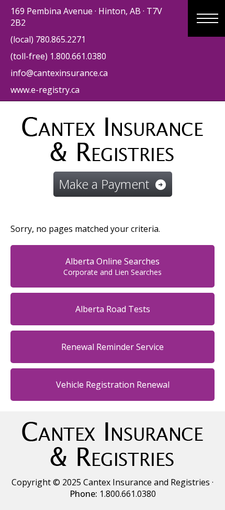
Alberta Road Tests (112, 309)
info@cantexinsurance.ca (59, 73)
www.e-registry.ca (45, 89)
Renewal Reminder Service (112, 347)
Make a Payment (113, 184)
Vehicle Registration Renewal (113, 384)
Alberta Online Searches (112, 266)
